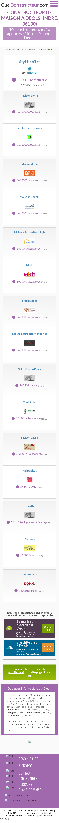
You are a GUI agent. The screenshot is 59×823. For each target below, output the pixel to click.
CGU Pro (13, 812)
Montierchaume (32, 712)
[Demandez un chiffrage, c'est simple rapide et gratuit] (29, 742)
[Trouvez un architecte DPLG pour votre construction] (29, 801)
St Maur (35, 709)
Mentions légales (44, 810)
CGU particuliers (29, 812)
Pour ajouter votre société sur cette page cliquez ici (29, 672)
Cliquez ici (48, 628)
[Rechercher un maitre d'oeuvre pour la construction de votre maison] (29, 796)
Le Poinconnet (14, 715)
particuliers (29, 815)
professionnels (45, 815)
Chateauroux (13, 709)
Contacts (45, 812)
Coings (10, 712)
